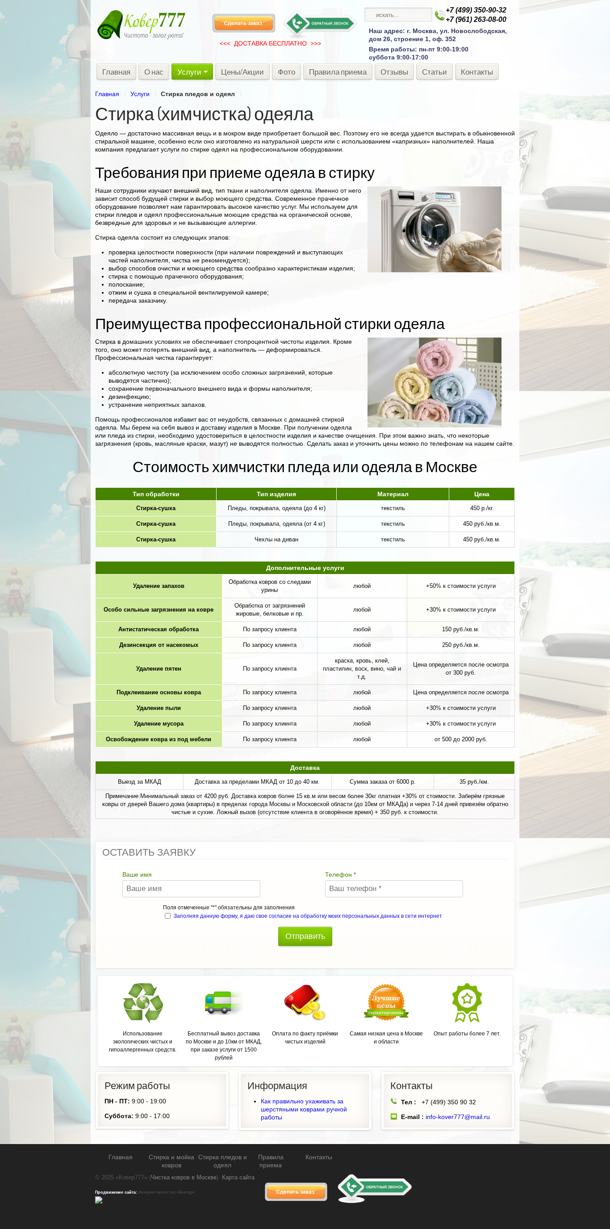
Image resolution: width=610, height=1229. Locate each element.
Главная (107, 93)
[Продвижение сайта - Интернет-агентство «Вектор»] (98, 1202)
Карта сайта (238, 1177)
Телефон (340, 874)
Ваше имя (137, 874)
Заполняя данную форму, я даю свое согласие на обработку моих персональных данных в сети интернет (308, 916)
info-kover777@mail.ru (458, 1116)
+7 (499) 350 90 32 (449, 1102)
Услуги (140, 93)
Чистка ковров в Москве (184, 1177)
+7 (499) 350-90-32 (476, 10)
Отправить (305, 936)
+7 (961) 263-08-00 (476, 19)
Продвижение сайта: (116, 1192)
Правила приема (271, 1161)
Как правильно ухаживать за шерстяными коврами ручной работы (304, 1109)
